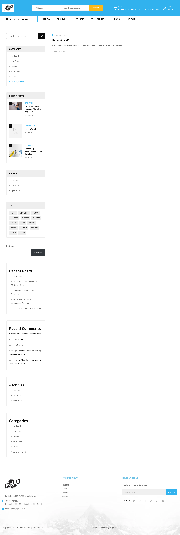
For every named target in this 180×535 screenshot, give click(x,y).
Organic (34, 228)
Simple (13, 233)
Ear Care (25, 218)
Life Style (15, 61)
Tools (13, 76)
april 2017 (15, 190)
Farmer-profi (22, 527)
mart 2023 (16, 180)
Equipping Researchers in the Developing (33, 151)
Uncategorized (17, 81)
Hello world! (30, 128)
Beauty (35, 213)
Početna (65, 485)
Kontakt (65, 497)
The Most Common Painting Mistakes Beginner (33, 109)
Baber (13, 213)
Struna (20, 344)
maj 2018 (15, 185)
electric (36, 218)
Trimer (20, 339)
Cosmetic (14, 218)
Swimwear (15, 71)
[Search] (41, 36)
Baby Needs (24, 213)
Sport (22, 233)
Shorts (14, 66)
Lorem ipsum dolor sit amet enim (27, 308)
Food (23, 223)
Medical (14, 228)
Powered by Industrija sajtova (104, 527)
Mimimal (24, 228)
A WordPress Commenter (20, 333)
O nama (65, 489)
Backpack (15, 55)
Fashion (14, 223)
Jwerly (31, 223)
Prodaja (65, 493)
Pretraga (10, 246)
